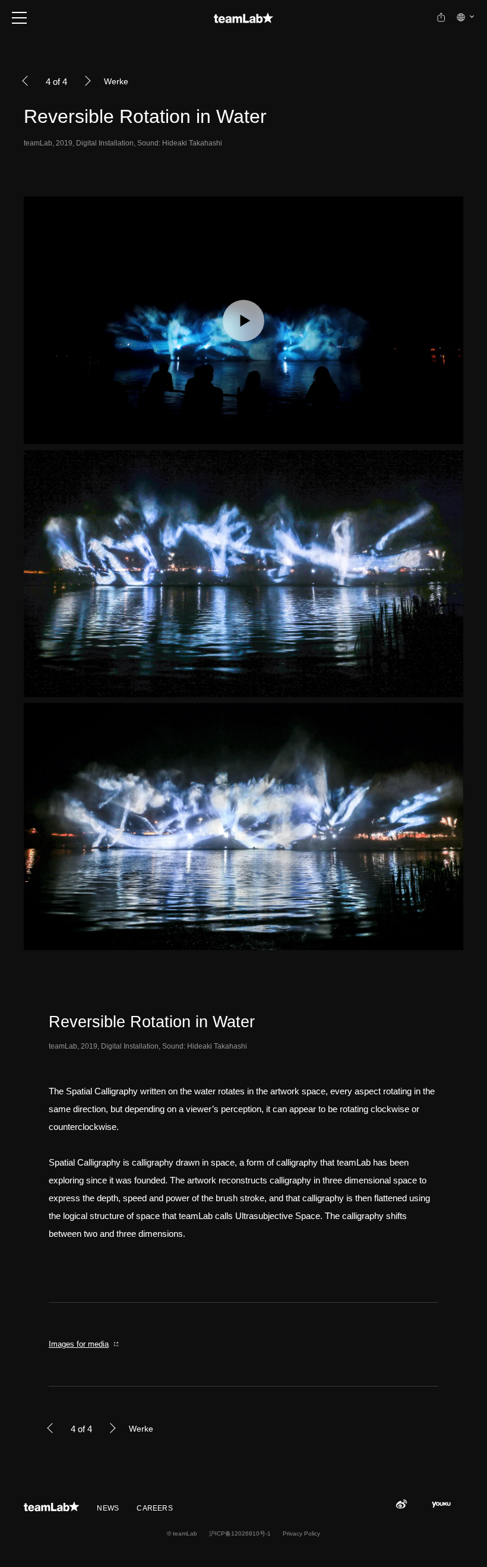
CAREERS (155, 1508)
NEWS (108, 1508)
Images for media (79, 1344)
